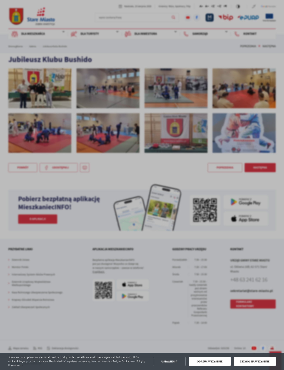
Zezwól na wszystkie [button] (255, 361)
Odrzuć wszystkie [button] (210, 361)
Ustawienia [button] (169, 361)
